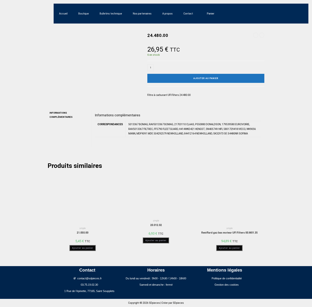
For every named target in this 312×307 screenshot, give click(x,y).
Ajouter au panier (205, 78)
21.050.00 (82, 232)
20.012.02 (156, 225)
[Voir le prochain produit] (261, 35)
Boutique (83, 13)
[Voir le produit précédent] (255, 35)
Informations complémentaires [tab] (60, 114)
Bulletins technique (111, 13)
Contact (188, 13)
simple (82, 228)
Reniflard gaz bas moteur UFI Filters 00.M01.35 (229, 232)
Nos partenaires (142, 13)
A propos (167, 13)
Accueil (63, 13)
